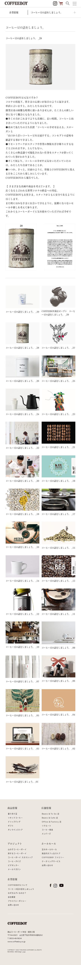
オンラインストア (15, 830)
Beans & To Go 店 (50, 814)
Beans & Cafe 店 (50, 818)
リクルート (46, 826)
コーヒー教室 (47, 830)
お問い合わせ (47, 865)
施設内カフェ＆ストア (51, 853)
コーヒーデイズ (14, 861)
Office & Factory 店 (51, 822)
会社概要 (11, 897)
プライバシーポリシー (17, 901)
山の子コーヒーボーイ (17, 849)
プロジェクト (15, 844)
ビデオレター (13, 865)
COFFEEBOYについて (18, 885)
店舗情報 (46, 808)
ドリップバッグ (14, 822)
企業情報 (12, 879)
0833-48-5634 (15, 938)
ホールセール (48, 844)
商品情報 (12, 808)
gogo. (24, 951)
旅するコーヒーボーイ (17, 853)
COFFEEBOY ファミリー (53, 857)
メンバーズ (46, 834)
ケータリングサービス (51, 861)
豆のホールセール (49, 849)
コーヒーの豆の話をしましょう (21, 889)
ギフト (11, 826)
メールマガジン (14, 869)
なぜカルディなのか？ (17, 893)
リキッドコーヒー (15, 818)
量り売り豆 (12, 814)
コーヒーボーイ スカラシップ (20, 857)
